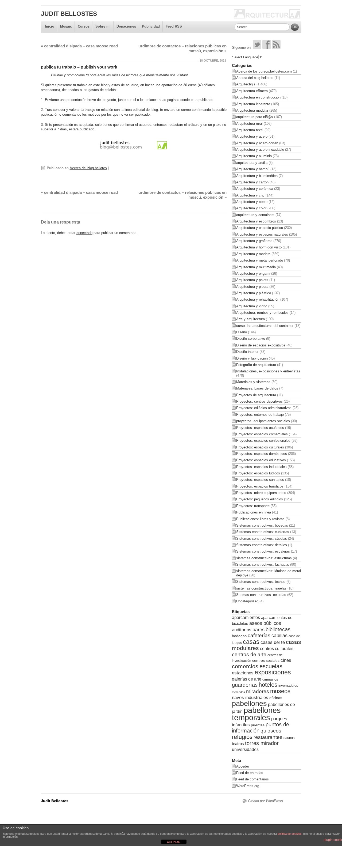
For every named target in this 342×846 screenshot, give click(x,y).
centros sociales (265, 661)
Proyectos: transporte (253, 506)
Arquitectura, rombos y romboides (262, 313)
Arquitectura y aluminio (254, 156)
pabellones (249, 703)
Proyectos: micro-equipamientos (261, 493)
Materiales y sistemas (253, 382)
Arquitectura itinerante (253, 104)
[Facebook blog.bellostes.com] (266, 48)
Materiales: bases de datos (257, 388)
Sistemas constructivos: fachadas (262, 564)
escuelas (270, 666)
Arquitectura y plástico (253, 293)
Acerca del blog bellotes (88, 168)
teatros (238, 743)
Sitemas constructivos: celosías (261, 595)
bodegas (239, 636)
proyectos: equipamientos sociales (263, 421)
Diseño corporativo (250, 339)
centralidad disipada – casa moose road (79, 46)
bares (258, 629)
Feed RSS (174, 26)
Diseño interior (247, 352)
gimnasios (270, 679)
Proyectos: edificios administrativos (264, 408)
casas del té (273, 642)
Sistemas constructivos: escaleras (263, 551)
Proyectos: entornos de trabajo (260, 415)
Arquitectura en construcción (258, 97)
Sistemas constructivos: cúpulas (261, 539)
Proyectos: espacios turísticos (259, 486)
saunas (289, 738)
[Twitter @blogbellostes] (257, 48)
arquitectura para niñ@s (254, 117)
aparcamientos (246, 617)
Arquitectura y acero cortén (257, 143)
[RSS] (276, 48)
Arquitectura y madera (253, 254)
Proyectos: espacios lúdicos (258, 473)
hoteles (268, 684)
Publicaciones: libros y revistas (260, 519)
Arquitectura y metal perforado (259, 260)
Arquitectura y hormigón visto (259, 247)
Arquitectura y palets (252, 280)
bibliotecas (278, 629)
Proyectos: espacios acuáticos (260, 428)
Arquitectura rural (249, 124)
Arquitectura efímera (252, 91)
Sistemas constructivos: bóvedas (262, 525)
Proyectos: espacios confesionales (263, 441)
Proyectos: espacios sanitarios (260, 480)
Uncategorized (247, 601)
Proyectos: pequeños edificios (259, 499)
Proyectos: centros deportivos (259, 401)
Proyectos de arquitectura (256, 395)
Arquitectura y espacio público (259, 228)
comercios (245, 666)
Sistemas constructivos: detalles (261, 545)
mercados (238, 692)
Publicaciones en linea (253, 512)
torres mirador (262, 743)
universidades (245, 749)
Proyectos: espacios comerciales (262, 434)
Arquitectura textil (249, 130)
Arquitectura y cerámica (254, 189)
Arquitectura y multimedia (256, 267)
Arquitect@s (245, 84)
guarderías (245, 685)
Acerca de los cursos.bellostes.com (264, 71)
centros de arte (249, 654)
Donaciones (126, 26)
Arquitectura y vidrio (251, 306)
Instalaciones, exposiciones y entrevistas (268, 371)
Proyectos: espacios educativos (261, 460)
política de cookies (290, 833)
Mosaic (66, 26)
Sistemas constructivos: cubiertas (262, 532)
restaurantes (268, 737)
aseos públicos (265, 623)
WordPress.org (247, 786)
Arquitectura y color (251, 208)
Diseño (241, 332)
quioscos (271, 731)
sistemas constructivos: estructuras (264, 558)
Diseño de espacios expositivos (260, 345)
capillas (279, 635)
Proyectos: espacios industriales (261, 467)
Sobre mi (103, 26)
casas (251, 641)
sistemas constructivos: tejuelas (261, 588)
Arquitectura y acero (251, 136)
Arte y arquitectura (250, 319)
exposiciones (273, 672)
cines (286, 660)
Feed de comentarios (252, 779)
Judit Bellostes (69, 13)
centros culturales (276, 648)
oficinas (275, 698)
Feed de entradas (249, 773)
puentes (258, 725)
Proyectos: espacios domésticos (261, 454)
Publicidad (151, 26)
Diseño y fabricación (252, 358)
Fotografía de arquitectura (256, 365)
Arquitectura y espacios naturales (262, 234)
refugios (242, 737)
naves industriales (250, 697)
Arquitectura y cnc (250, 195)
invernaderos (288, 685)
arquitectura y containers (255, 215)
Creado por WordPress (265, 801)
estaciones (243, 672)
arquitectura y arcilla (251, 163)
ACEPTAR (173, 842)
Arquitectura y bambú (252, 169)
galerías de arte (246, 679)
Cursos (84, 26)
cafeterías (259, 635)
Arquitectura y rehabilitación (257, 299)
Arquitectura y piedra (252, 287)
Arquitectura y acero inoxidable (260, 150)
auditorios (241, 629)
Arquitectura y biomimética (257, 176)
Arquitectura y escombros (256, 221)
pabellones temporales (256, 714)
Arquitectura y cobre (251, 202)
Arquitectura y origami (253, 273)
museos (280, 691)
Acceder (242, 766)
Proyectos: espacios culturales (260, 447)
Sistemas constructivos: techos (260, 582)
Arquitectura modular (252, 110)
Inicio (49, 26)
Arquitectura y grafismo (254, 241)
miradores (257, 691)
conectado (84, 233)
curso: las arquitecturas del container (264, 326)
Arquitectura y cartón (252, 182)
